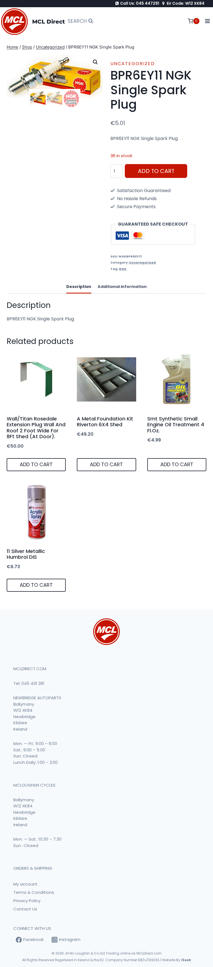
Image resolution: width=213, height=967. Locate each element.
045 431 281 (32, 683)
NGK (122, 269)
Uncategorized (132, 63)
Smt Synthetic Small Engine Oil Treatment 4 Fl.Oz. (175, 424)
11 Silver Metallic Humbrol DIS (26, 554)
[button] (95, 62)
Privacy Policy (26, 901)
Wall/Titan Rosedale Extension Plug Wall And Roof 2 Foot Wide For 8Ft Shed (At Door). (36, 427)
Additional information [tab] (122, 286)
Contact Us (25, 909)
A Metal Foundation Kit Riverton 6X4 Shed (105, 421)
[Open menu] (207, 21)
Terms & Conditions (33, 892)
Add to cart (156, 171)
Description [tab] (78, 286)
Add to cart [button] (36, 464)
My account (25, 884)
